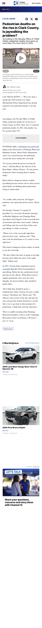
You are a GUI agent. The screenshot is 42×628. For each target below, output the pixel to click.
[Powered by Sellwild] (36, 466)
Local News (9, 19)
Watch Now (36, 3)
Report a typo (8, 328)
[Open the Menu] (4, 3)
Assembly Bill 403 (10, 269)
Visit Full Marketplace (32, 343)
